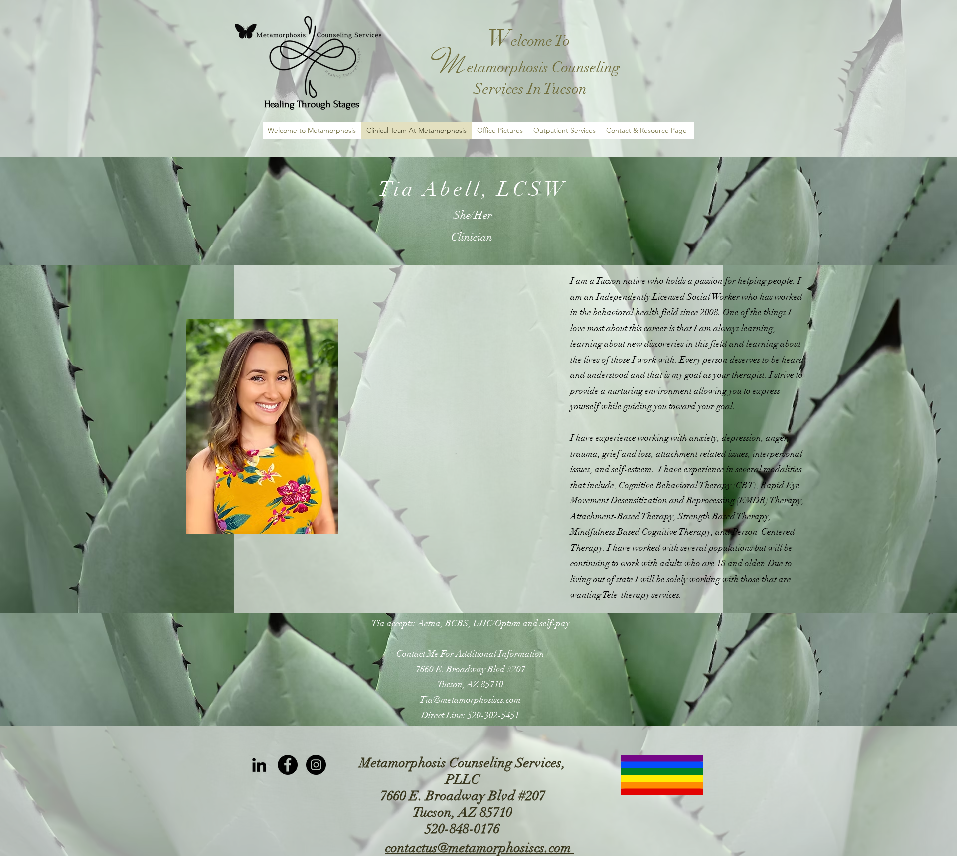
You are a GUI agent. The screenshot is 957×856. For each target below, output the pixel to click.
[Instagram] (316, 765)
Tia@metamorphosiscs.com (470, 699)
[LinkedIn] (259, 765)
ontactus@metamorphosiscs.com (481, 848)
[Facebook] (288, 765)
